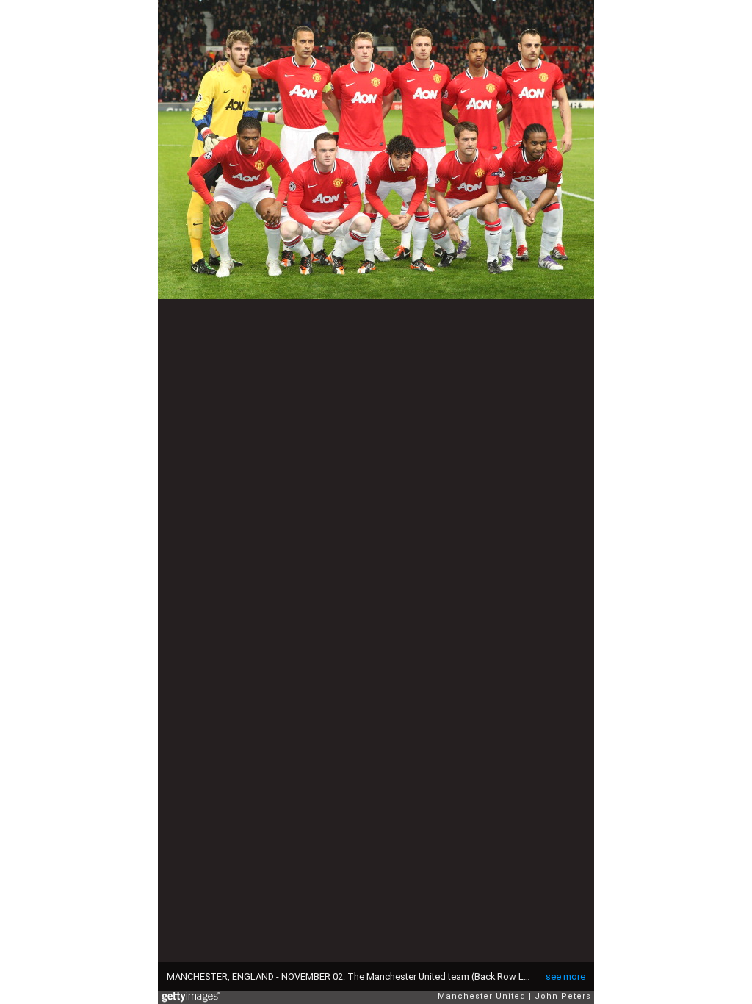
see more (565, 976)
